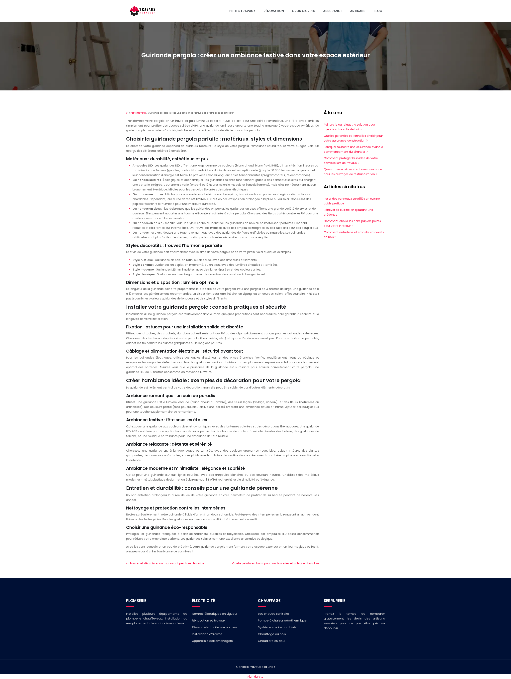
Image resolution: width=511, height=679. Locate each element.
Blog (377, 11)
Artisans (357, 11)
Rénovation (273, 11)
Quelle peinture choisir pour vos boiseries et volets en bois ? (273, 563)
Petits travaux (242, 11)
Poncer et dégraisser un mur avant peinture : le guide (167, 563)
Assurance (332, 11)
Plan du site (255, 677)
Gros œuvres (303, 11)
